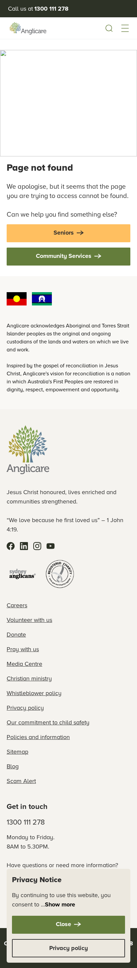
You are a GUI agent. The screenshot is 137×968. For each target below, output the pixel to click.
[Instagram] (37, 546)
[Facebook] (11, 546)
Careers (17, 605)
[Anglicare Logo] (28, 28)
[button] (125, 28)
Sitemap (17, 751)
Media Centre (24, 664)
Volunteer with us (29, 620)
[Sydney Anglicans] (23, 574)
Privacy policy (25, 707)
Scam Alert (21, 781)
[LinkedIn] (24, 546)
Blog (13, 766)
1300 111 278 (26, 822)
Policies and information (38, 737)
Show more (60, 904)
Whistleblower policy (34, 693)
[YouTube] (51, 546)
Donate (16, 634)
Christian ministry (29, 678)
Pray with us (23, 649)
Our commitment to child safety (48, 722)
